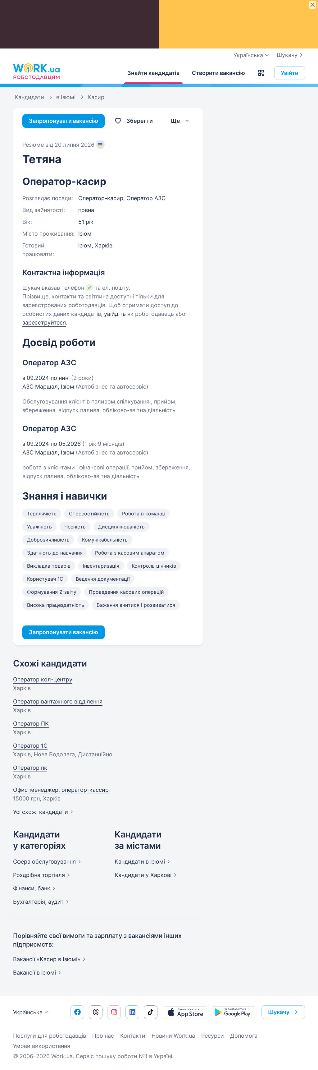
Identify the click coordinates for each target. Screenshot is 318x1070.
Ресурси (212, 1035)
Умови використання (41, 1046)
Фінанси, (31, 888)
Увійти (289, 73)
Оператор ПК (31, 723)
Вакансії (34, 972)
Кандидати (140, 861)
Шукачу (287, 55)
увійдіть (115, 314)
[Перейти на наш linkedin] (132, 1012)
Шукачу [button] (278, 1012)
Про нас (103, 1035)
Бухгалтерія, (38, 901)
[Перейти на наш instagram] (114, 1012)
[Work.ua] (36, 71)
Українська (28, 1012)
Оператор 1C (30, 745)
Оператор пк (30, 767)
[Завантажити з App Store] (185, 1012)
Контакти (132, 1035)
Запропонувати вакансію (63, 121)
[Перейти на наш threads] (95, 1012)
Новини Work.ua (173, 1035)
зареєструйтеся (44, 322)
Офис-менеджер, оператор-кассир (61, 789)
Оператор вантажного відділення (57, 701)
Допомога (243, 1035)
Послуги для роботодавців (49, 1035)
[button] (261, 73)
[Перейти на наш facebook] (77, 1012)
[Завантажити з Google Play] (233, 1012)
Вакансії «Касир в (46, 959)
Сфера (44, 861)
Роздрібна (39, 875)
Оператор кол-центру (42, 679)
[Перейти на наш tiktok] (150, 1012)
